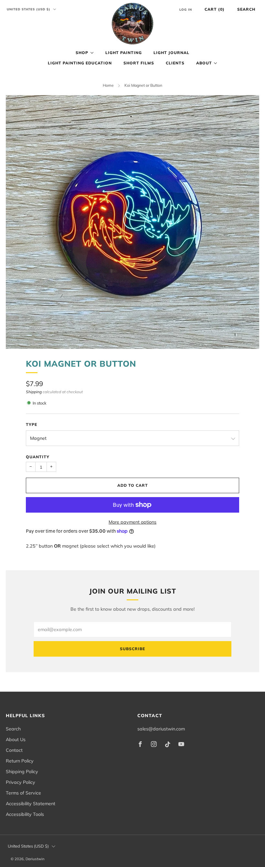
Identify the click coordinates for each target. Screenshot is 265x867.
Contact (14, 750)
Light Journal (171, 52)
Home (108, 85)
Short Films (138, 63)
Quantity (37, 456)
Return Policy (20, 761)
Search (246, 9)
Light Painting (123, 52)
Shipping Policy (22, 771)
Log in (185, 9)
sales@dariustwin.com (161, 729)
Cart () (215, 9)
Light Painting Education (80, 63)
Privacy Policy (20, 782)
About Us (16, 739)
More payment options (132, 522)
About (204, 63)
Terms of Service (23, 793)
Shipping (34, 391)
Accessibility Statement (30, 803)
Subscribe (132, 648)
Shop (82, 52)
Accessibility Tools (25, 814)
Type (31, 424)
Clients (175, 63)
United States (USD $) (29, 9)
